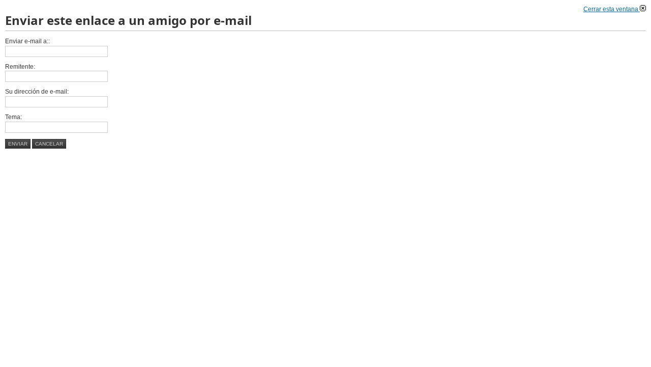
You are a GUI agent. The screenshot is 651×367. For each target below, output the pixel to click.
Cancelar (49, 144)
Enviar (17, 144)
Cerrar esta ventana (611, 9)
